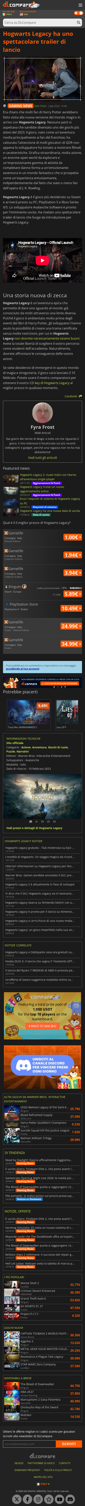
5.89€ (72, 594)
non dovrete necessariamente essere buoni (46, 338)
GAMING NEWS (20, 106)
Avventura (39, 747)
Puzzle (10, 751)
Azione (26, 747)
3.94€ (72, 572)
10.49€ (70, 608)
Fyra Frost (40, 106)
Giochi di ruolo (58, 747)
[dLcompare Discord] (69, 1499)
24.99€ (70, 626)
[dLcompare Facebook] (26, 1499)
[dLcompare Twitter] (16, 1499)
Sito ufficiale (14, 743)
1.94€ (72, 555)
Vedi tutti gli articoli (42, 457)
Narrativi (23, 751)
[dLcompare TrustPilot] (48, 1499)
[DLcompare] (43, 1455)
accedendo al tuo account (22, 668)
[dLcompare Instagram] (37, 1499)
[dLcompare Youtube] (58, 1499)
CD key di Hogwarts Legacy (49, 383)
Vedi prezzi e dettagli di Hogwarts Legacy (34, 828)
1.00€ (72, 537)
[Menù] (80, 5)
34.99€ (70, 644)
